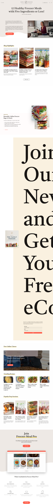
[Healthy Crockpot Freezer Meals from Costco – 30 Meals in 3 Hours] (26, 61)
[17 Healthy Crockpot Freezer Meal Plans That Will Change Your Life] (11, 61)
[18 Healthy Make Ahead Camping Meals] (9, 411)
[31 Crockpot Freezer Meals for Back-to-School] (44, 412)
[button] (2, 2)
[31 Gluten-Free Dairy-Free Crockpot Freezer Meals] (42, 61)
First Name (25, 326)
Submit (33, 332)
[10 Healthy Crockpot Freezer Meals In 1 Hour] (32, 411)
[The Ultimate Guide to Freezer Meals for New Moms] (20, 411)
